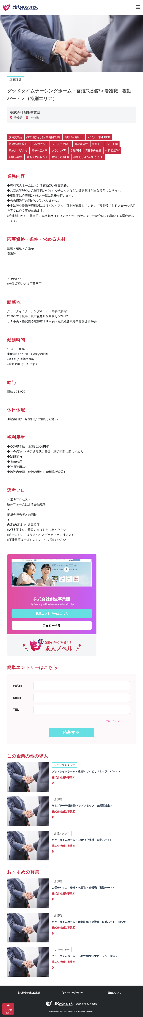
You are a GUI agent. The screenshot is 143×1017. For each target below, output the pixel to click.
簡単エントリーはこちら (51, 613)
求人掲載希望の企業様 (29, 992)
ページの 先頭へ (8, 1011)
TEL (16, 709)
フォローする (52, 625)
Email (17, 697)
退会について (114, 992)
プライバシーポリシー (116, 721)
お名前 (17, 686)
